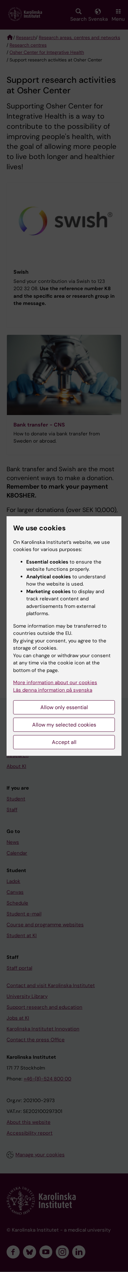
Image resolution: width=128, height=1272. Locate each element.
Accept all (64, 742)
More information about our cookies (55, 682)
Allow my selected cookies (64, 724)
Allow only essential (64, 707)
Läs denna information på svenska (52, 690)
